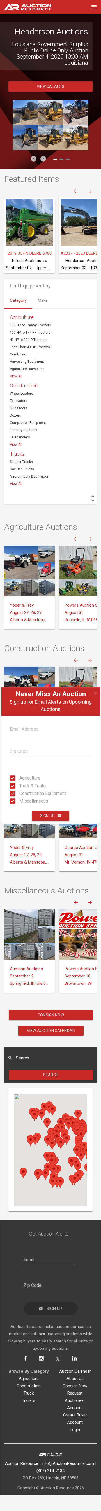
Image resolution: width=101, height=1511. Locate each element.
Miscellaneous (21, 801)
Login (75, 1429)
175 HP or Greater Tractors (30, 325)
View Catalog (51, 86)
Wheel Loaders (21, 394)
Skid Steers (18, 408)
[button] (33, 159)
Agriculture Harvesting (27, 369)
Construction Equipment (21, 793)
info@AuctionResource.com (68, 1463)
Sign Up (47, 815)
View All (16, 376)
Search (51, 1075)
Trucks (17, 454)
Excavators (18, 401)
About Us (75, 1378)
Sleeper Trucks (21, 462)
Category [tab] (18, 300)
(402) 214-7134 (50, 1470)
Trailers (28, 1400)
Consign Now (51, 1015)
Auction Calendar (75, 1371)
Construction (24, 386)
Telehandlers (20, 437)
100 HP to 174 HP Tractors (30, 333)
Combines (18, 354)
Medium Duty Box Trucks (29, 476)
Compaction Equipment (28, 423)
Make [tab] (43, 300)
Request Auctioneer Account (75, 1400)
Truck (29, 1393)
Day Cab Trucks (22, 469)
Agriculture (21, 778)
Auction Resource (21, 1463)
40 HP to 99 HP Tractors (28, 340)
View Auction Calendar (51, 1030)
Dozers (15, 415)
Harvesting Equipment (27, 362)
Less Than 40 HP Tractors (30, 347)
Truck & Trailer (21, 785)
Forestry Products (23, 430)
